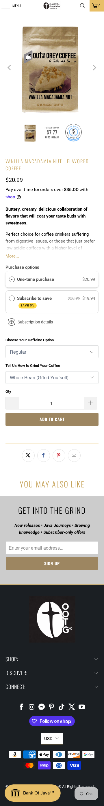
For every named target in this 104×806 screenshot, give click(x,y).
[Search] (82, 6)
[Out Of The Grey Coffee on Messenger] (41, 707)
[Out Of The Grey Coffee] (52, 6)
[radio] (12, 279)
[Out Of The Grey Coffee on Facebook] (21, 707)
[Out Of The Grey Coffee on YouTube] (81, 707)
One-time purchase (35, 279)
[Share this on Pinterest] (59, 455)
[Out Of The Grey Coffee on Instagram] (31, 707)
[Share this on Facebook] (43, 455)
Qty (8, 391)
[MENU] (2, 6)
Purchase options (22, 267)
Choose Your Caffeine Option (29, 340)
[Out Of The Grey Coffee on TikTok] (61, 707)
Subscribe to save (35, 301)
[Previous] (9, 67)
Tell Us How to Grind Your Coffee (32, 365)
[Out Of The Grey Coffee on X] (72, 707)
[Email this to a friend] (74, 455)
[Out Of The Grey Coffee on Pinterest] (51, 707)
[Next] (94, 67)
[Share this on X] (28, 455)
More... (12, 256)
